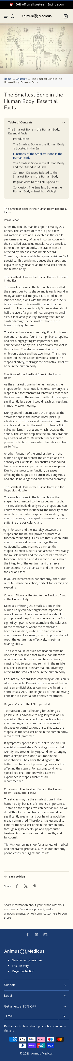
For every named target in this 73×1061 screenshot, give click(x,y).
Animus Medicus (42, 1053)
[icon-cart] (64, 16)
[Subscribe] (64, 1016)
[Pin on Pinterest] (34, 886)
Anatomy (21, 79)
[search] (12, 16)
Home (7, 79)
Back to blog (17, 876)
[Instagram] (36, 934)
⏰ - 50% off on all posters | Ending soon (37, 4)
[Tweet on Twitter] (25, 886)
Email (9, 1016)
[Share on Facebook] (16, 886)
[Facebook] (27, 934)
